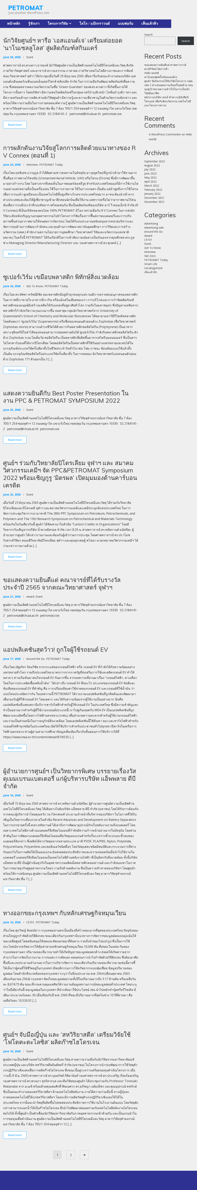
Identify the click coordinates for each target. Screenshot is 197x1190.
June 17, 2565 (12, 659)
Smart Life (150, 264)
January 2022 (152, 193)
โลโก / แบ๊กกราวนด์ (94, 23)
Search (148, 34)
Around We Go (35, 659)
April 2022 (150, 181)
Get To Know (34, 286)
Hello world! (151, 73)
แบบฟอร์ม (126, 23)
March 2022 (151, 185)
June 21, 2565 (12, 596)
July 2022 (149, 169)
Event (29, 57)
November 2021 (154, 202)
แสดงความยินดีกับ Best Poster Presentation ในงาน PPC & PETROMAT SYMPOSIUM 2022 (66, 396)
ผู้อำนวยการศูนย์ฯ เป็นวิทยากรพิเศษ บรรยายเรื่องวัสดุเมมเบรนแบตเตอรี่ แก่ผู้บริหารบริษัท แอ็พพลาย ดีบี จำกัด (69, 778)
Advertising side (154, 227)
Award (30, 596)
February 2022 (153, 189)
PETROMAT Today (51, 164)
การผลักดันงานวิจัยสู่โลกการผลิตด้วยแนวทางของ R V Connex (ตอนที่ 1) (69, 151)
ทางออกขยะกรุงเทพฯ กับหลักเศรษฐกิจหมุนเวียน (64, 913)
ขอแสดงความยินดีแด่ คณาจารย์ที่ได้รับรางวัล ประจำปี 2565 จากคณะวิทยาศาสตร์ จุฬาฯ (62, 583)
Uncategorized (153, 268)
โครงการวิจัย (58, 23)
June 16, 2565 (12, 795)
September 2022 (154, 161)
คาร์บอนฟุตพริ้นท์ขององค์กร (160, 77)
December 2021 (154, 198)
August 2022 (152, 165)
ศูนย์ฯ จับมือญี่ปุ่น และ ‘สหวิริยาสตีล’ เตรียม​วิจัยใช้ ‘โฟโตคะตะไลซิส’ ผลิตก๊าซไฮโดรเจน (67, 1038)
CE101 (30, 922)
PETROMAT (25, 8)
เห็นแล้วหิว (149, 23)
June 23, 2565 (12, 410)
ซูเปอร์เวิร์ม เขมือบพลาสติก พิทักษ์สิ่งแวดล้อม (61, 277)
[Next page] (84, 1154)
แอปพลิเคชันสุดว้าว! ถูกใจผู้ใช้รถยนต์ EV (55, 649)
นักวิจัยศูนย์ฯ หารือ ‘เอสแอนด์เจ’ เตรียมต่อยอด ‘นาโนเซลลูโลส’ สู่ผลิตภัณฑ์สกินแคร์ (62, 44)
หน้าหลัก (13, 23)
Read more (15, 125)
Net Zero (150, 256)
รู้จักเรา (34, 23)
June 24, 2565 (12, 164)
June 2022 (150, 173)
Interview (32, 164)
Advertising (151, 223)
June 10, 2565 (12, 922)
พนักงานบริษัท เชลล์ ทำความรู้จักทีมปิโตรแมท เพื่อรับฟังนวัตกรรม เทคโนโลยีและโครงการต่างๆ (167, 101)
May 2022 (150, 177)
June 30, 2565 (12, 57)
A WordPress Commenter (165, 134)
